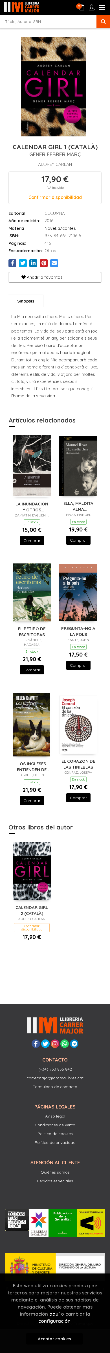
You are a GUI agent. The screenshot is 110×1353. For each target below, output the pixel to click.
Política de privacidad (55, 1142)
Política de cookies (55, 1133)
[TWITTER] (45, 1043)
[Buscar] (103, 21)
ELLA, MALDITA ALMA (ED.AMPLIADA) (78, 506)
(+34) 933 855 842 (55, 1069)
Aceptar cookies (54, 1338)
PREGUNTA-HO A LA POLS (78, 631)
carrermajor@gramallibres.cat (55, 1077)
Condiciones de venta (55, 1124)
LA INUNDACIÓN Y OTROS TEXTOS (32, 506)
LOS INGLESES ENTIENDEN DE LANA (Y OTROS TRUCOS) (32, 766)
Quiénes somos (55, 1172)
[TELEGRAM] (74, 1043)
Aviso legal (55, 1116)
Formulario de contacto (55, 1086)
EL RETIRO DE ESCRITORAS (31, 631)
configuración (54, 1321)
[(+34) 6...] (64, 1043)
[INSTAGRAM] (55, 1043)
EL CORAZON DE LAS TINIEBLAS (78, 763)
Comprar (31, 540)
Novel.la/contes (60, 228)
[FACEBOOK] (36, 1043)
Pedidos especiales (55, 1180)
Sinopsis (25, 301)
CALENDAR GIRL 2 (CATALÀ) (32, 910)
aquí (54, 1314)
